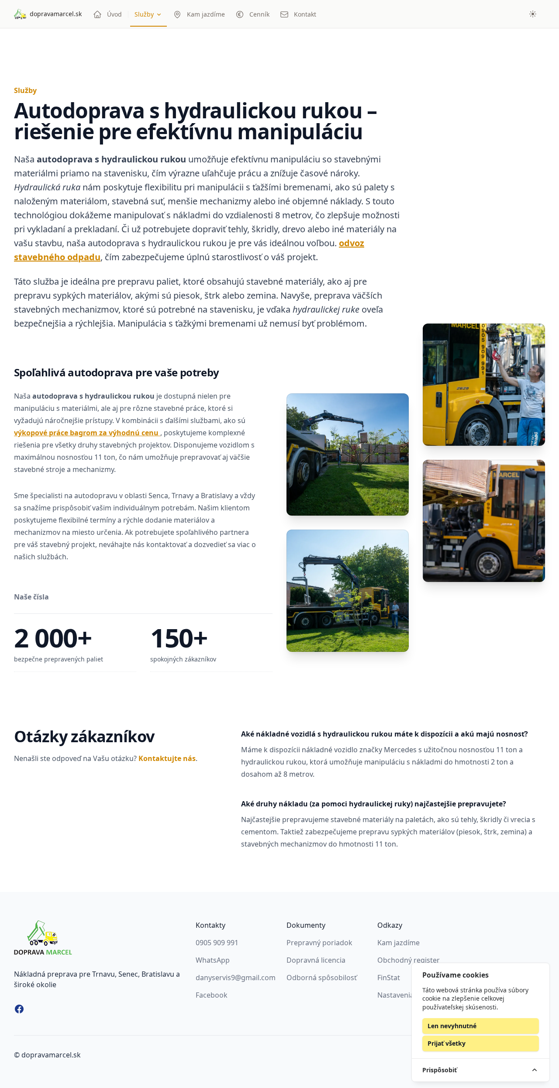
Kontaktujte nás (167, 758)
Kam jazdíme (398, 942)
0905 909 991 (217, 942)
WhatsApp (213, 960)
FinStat (388, 977)
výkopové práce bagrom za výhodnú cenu (87, 432)
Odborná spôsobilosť (321, 977)
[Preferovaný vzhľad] (533, 14)
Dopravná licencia (315, 960)
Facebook (212, 995)
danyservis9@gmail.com (236, 977)
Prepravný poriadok (319, 942)
